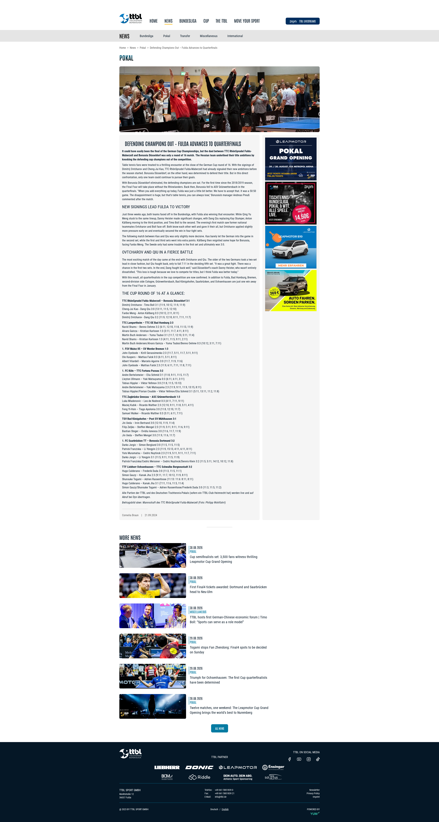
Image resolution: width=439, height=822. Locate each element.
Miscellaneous (208, 36)
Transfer (185, 36)
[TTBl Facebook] (289, 759)
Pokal (166, 36)
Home (154, 21)
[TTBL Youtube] (299, 759)
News (168, 21)
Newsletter (314, 790)
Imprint (316, 796)
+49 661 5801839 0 (224, 790)
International (235, 36)
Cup (206, 21)
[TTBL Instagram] (309, 759)
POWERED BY (313, 809)
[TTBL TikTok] (318, 759)
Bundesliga (188, 21)
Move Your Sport (247, 21)
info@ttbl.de (221, 796)
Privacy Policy (313, 793)
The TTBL (221, 21)
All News (219, 728)
